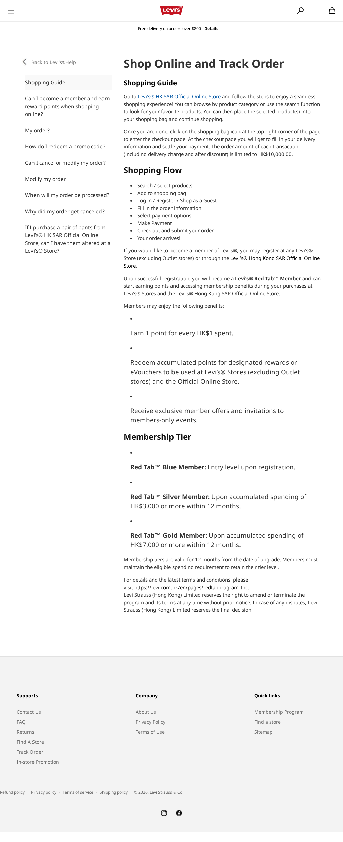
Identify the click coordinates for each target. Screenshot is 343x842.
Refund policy (12, 792)
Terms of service (78, 792)
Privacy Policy (150, 722)
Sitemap (263, 732)
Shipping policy (114, 792)
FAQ (21, 722)
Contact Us (29, 712)
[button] (11, 10)
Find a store (267, 722)
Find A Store (30, 742)
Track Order (30, 752)
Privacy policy (43, 792)
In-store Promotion (38, 762)
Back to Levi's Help (53, 62)
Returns (26, 732)
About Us (146, 712)
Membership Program (279, 712)
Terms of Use (150, 732)
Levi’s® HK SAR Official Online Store (179, 96)
